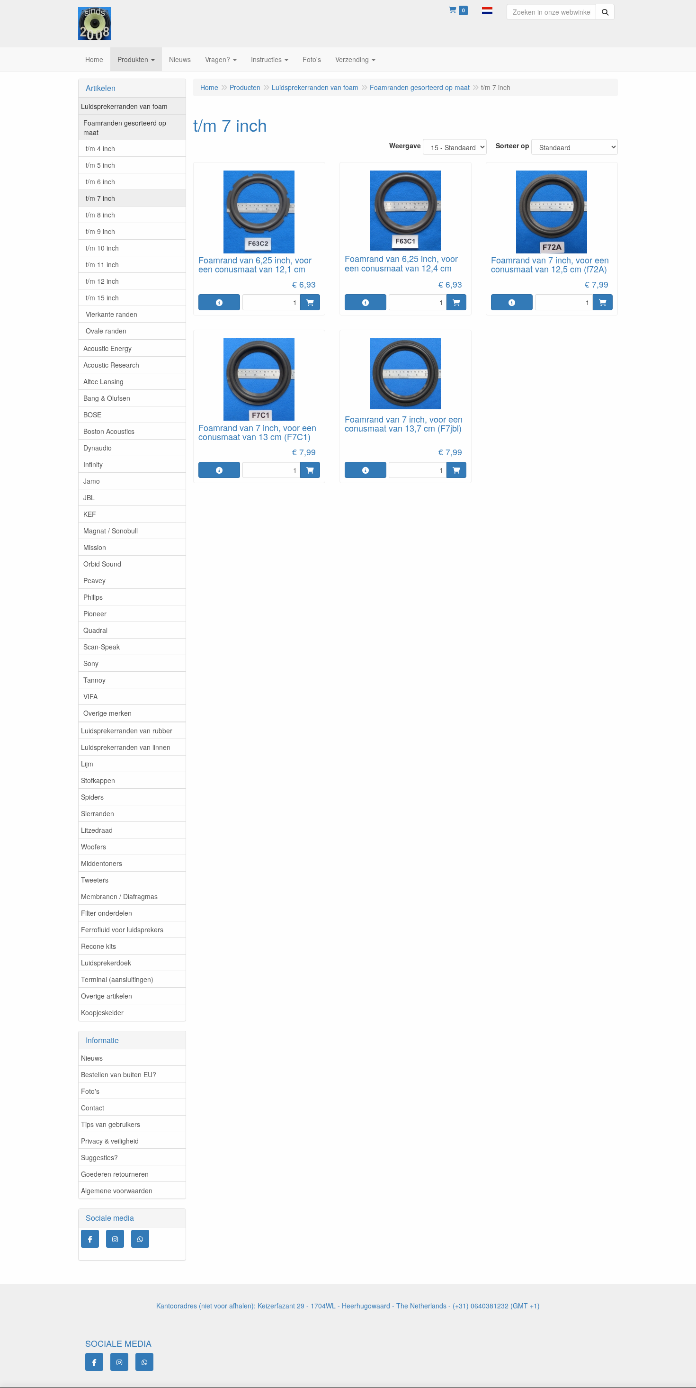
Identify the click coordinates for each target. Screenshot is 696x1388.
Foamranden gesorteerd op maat (124, 127)
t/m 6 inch (100, 181)
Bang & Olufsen (106, 398)
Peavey (94, 580)
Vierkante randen (111, 314)
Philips (93, 597)
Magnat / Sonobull (110, 530)
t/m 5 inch (100, 165)
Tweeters (94, 879)
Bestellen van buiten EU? (118, 1074)
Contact (92, 1107)
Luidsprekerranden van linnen (125, 747)
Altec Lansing (103, 381)
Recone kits (98, 946)
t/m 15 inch (102, 297)
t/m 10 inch (102, 247)
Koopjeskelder (102, 1012)
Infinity (93, 464)
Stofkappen (98, 780)
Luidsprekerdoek (106, 962)
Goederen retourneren (115, 1174)
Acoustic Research (111, 365)
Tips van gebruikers (110, 1124)
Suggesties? (99, 1157)
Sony (90, 663)
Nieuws (92, 1058)
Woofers (93, 846)
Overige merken (107, 713)
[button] (487, 9)
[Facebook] (90, 1239)
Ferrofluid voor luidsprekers (122, 929)
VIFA (90, 696)
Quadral (95, 630)
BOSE (92, 414)
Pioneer (95, 613)
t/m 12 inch (102, 281)
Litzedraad (97, 830)
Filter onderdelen (106, 913)
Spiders (92, 797)
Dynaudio (97, 447)
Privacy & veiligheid (110, 1140)
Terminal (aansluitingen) (117, 979)
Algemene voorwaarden (116, 1190)
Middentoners (101, 863)
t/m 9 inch (100, 231)
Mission (94, 547)
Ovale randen (106, 330)
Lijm (87, 763)
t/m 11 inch (102, 264)
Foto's (90, 1091)
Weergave (405, 145)
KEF (89, 514)
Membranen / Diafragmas (119, 896)
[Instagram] (115, 1239)
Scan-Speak (101, 646)
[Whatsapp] (140, 1239)
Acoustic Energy (107, 348)
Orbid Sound (102, 563)
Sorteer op (512, 145)
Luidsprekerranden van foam (124, 106)
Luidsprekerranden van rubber (126, 730)
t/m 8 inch (100, 214)
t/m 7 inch (100, 198)
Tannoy (94, 680)
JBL (89, 497)
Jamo (91, 481)
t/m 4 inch (100, 148)
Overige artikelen (106, 995)
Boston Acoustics (108, 431)
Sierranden (97, 813)
